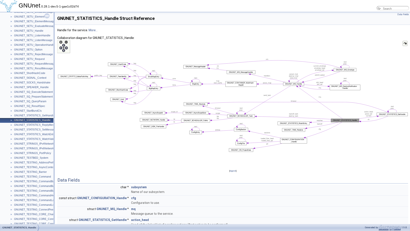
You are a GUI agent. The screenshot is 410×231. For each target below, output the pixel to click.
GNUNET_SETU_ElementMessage (34, 21)
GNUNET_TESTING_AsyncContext (34, 167)
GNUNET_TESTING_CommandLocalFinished (40, 204)
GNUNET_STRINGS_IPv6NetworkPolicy (37, 148)
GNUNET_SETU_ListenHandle (32, 35)
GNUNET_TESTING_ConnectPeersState (38, 209)
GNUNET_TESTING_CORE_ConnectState (39, 223)
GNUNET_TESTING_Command (32, 176)
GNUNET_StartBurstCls (28, 110)
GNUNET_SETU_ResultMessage (33, 68)
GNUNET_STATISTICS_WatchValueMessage (40, 139)
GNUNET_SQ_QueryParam (30, 101)
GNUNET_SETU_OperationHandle (34, 44)
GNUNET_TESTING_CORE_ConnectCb (37, 219)
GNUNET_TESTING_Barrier (30, 171)
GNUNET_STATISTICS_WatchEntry (34, 134)
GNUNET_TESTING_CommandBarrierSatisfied (41, 190)
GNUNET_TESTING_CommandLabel (36, 200)
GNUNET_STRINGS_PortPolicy (32, 153)
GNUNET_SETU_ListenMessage (33, 40)
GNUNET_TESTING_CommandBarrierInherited (41, 181)
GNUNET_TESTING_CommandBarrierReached (42, 186)
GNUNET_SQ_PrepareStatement (33, 96)
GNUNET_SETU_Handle (28, 30)
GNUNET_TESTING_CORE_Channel (36, 214)
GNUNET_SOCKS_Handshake (32, 82)
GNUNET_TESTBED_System (31, 157)
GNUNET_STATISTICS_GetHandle (34, 115)
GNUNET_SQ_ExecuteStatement (33, 91)
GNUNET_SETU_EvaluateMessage (35, 26)
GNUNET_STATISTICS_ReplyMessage (37, 124)
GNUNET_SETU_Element (29, 16)
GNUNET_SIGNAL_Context (30, 77)
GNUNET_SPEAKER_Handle (31, 87)
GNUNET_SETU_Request (29, 59)
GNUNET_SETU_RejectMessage (33, 54)
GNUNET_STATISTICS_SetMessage (35, 129)
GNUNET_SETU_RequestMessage (34, 63)
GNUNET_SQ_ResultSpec (29, 106)
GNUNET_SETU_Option (28, 49)
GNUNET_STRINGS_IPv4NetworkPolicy (37, 143)
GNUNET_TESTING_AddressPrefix (34, 162)
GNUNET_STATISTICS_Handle (32, 120)
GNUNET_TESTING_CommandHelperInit (38, 195)
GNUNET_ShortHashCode (29, 73)
